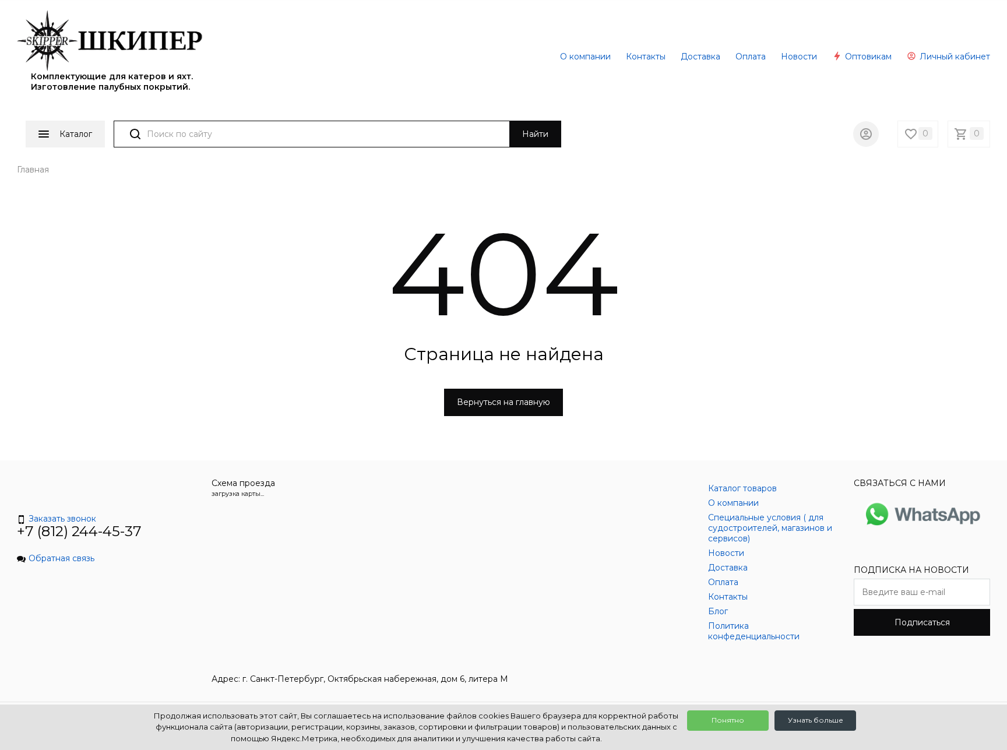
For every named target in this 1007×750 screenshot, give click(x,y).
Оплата (750, 56)
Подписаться (922, 622)
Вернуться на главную (503, 402)
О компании (585, 56)
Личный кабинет (953, 56)
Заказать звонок (62, 518)
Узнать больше (815, 720)
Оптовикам (867, 56)
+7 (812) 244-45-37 (79, 531)
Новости (799, 56)
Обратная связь (61, 558)
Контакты (646, 56)
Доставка (700, 56)
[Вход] (866, 134)
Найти (535, 134)
